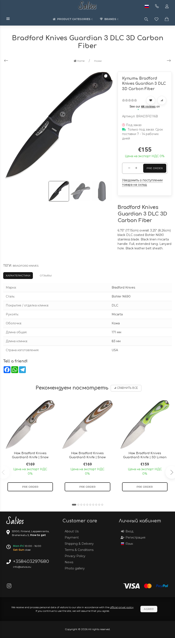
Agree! (149, 609)
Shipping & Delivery (79, 544)
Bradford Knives (25, 265)
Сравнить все (127, 388)
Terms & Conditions (79, 550)
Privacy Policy (75, 556)
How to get (38, 535)
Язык (129, 544)
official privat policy (121, 607)
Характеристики (18, 275)
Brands (110, 19)
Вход (129, 531)
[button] (74, 505)
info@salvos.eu (22, 566)
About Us (72, 531)
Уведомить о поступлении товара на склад (142, 182)
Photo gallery (75, 568)
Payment (72, 537)
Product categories (73, 19)
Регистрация (135, 537)
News (69, 562)
